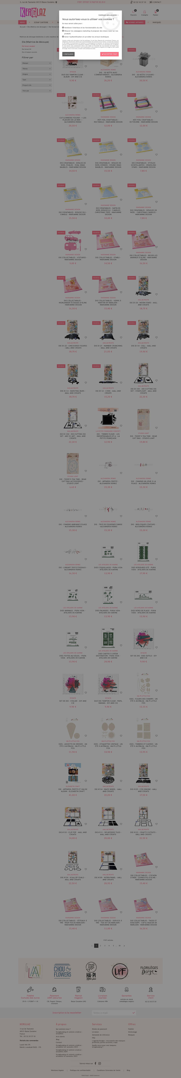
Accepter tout (110, 54)
